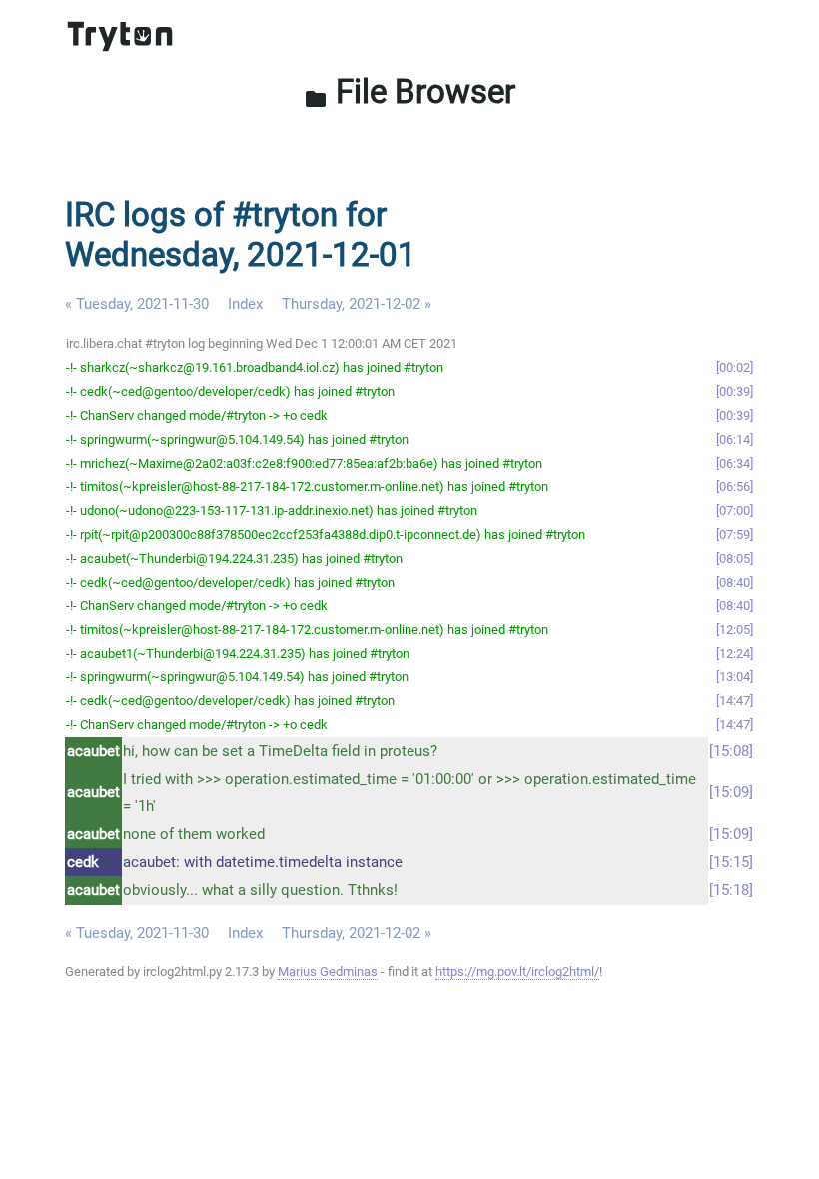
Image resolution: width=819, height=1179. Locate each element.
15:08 (731, 751)
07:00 (734, 510)
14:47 (734, 700)
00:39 (734, 391)
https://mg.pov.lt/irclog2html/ (517, 971)
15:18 (731, 890)
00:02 (734, 367)
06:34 (734, 463)
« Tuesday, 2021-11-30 (137, 304)
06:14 (734, 439)
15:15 (731, 862)
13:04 (734, 676)
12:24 (734, 653)
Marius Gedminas (328, 971)
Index (245, 304)
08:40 (734, 582)
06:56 (734, 486)
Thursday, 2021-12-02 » (356, 304)
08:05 (734, 558)
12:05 (734, 629)
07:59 (734, 534)
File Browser (409, 91)
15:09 (731, 792)
